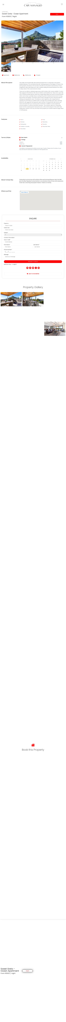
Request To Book (33, 261)
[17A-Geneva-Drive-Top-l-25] (32, 41)
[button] (3, 41)
